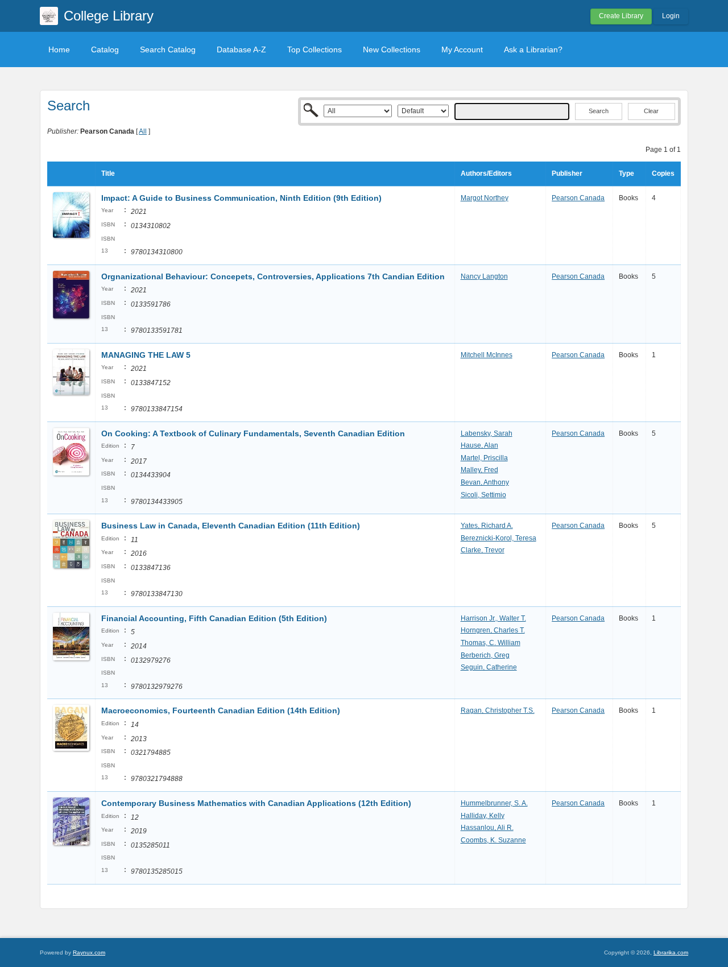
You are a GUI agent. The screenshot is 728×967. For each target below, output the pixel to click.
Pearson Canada (578, 198)
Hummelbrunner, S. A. (494, 803)
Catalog (105, 49)
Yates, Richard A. (487, 526)
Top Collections (314, 49)
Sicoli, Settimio (483, 495)
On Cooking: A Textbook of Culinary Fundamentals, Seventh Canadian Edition (253, 433)
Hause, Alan (479, 445)
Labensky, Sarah (486, 433)
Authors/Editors (486, 173)
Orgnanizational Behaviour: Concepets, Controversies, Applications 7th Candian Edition (273, 276)
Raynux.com (89, 952)
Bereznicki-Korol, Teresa (498, 538)
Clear (651, 111)
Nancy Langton (484, 276)
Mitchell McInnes (486, 355)
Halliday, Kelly (482, 816)
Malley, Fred (479, 470)
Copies (663, 173)
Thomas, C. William (490, 643)
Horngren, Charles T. (493, 630)
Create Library (621, 16)
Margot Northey (484, 198)
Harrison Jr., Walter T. (493, 618)
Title (108, 173)
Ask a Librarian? (533, 49)
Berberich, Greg (485, 655)
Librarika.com (670, 952)
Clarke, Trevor (482, 550)
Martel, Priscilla (484, 458)
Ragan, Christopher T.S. (498, 710)
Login (671, 16)
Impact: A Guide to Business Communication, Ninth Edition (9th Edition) (241, 198)
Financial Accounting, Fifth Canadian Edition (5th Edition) (214, 618)
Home (59, 49)
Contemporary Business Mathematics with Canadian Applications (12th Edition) (256, 803)
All (143, 131)
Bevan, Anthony (485, 482)
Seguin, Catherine (489, 667)
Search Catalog (168, 49)
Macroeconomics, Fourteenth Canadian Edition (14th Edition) (220, 710)
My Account (462, 49)
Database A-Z (241, 49)
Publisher (567, 173)
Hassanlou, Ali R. (487, 828)
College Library (109, 15)
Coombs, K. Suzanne (493, 840)
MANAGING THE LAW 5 (146, 354)
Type (626, 173)
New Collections (391, 49)
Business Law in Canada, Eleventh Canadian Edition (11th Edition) (230, 525)
